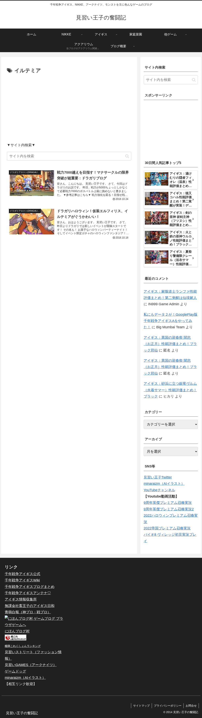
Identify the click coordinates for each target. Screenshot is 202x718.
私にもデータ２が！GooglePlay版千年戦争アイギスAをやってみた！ (170, 321)
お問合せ (191, 705)
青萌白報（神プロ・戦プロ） (28, 612)
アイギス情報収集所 (21, 599)
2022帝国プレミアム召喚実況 (167, 528)
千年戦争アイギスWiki (22, 580)
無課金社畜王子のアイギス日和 (29, 606)
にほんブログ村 (17, 631)
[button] (127, 156)
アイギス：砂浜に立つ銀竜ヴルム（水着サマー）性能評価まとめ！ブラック (170, 390)
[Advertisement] (69, 108)
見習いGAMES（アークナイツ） (31, 665)
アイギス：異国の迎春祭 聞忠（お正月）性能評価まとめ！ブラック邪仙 (170, 344)
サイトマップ (141, 705)
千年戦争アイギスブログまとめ (29, 587)
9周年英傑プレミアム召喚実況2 (169, 509)
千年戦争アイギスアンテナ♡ (28, 593)
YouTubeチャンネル (159, 490)
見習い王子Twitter (158, 477)
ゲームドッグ (15, 671)
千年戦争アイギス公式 (22, 574)
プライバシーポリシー (167, 705)
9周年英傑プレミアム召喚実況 (168, 503)
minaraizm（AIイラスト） (164, 484)
